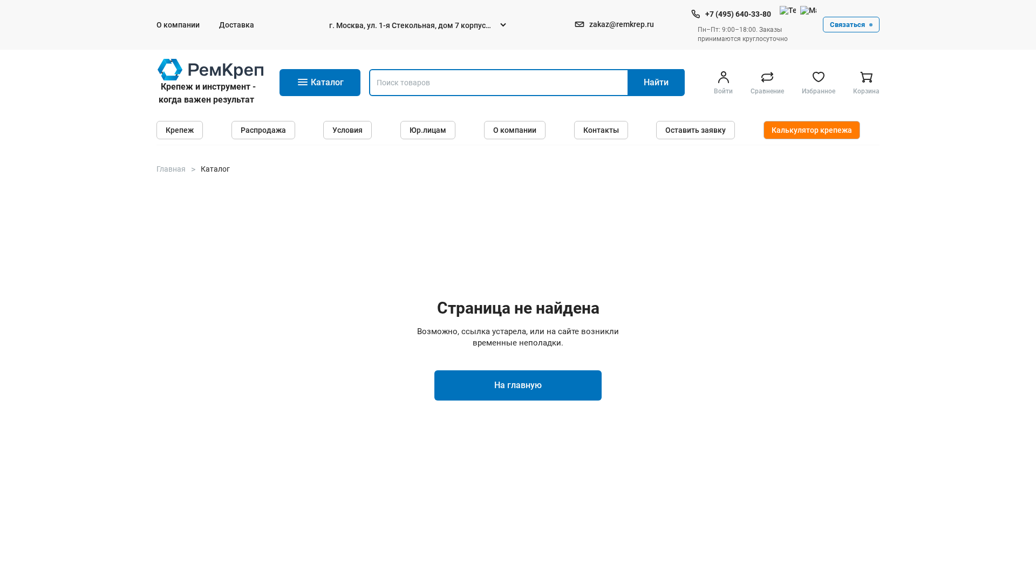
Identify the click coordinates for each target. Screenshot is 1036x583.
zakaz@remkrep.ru (621, 24)
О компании (178, 25)
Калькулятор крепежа (812, 130)
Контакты (601, 130)
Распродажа (263, 130)
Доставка (236, 25)
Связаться (847, 25)
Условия (347, 130)
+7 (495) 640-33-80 (738, 14)
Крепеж (180, 130)
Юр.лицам (428, 130)
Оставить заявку (695, 130)
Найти (656, 82)
